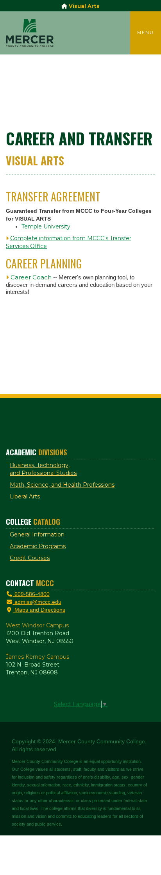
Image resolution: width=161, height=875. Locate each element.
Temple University (45, 226)
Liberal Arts (25, 496)
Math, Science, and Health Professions (62, 484)
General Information (37, 534)
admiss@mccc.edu (37, 602)
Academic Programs (38, 546)
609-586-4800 (31, 594)
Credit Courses (30, 558)
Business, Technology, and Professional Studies (43, 469)
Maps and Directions (39, 610)
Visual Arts (83, 6)
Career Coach (31, 277)
